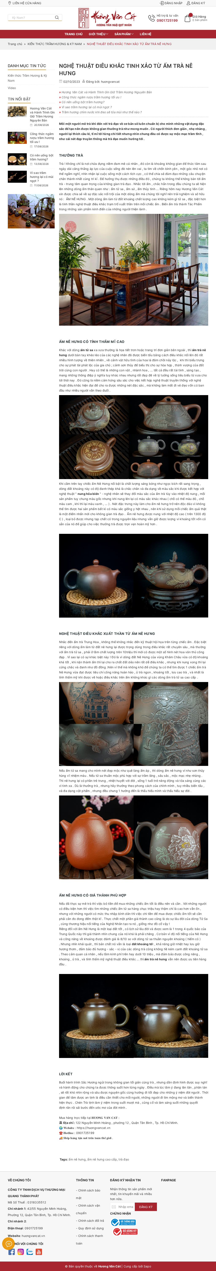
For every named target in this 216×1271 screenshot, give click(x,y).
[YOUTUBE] (38, 1251)
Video (12, 88)
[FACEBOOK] (11, 1251)
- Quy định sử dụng (90, 1228)
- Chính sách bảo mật (88, 1194)
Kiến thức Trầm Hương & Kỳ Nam (27, 78)
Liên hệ (145, 34)
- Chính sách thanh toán (89, 1239)
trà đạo (124, 1159)
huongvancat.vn (33, 1236)
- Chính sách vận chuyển (88, 1209)
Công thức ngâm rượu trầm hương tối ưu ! (42, 138)
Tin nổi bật (19, 99)
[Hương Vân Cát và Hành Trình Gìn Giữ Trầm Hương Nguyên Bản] (17, 111)
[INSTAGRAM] (20, 1251)
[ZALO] (29, 1251)
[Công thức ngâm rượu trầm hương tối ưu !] (17, 138)
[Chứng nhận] (123, 1222)
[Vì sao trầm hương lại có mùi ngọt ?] (17, 177)
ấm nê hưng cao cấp (102, 1159)
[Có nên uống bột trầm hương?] (17, 159)
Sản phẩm (123, 34)
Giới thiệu (97, 34)
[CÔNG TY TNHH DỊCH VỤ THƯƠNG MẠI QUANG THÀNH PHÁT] (108, 18)
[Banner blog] (31, 211)
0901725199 (167, 20)
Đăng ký (198, 3)
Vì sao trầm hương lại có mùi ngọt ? (41, 177)
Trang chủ (73, 34)
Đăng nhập (173, 3)
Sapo (147, 1266)
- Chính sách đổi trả (90, 1220)
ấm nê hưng (77, 1159)
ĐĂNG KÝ (146, 1207)
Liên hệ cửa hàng (27, 3)
